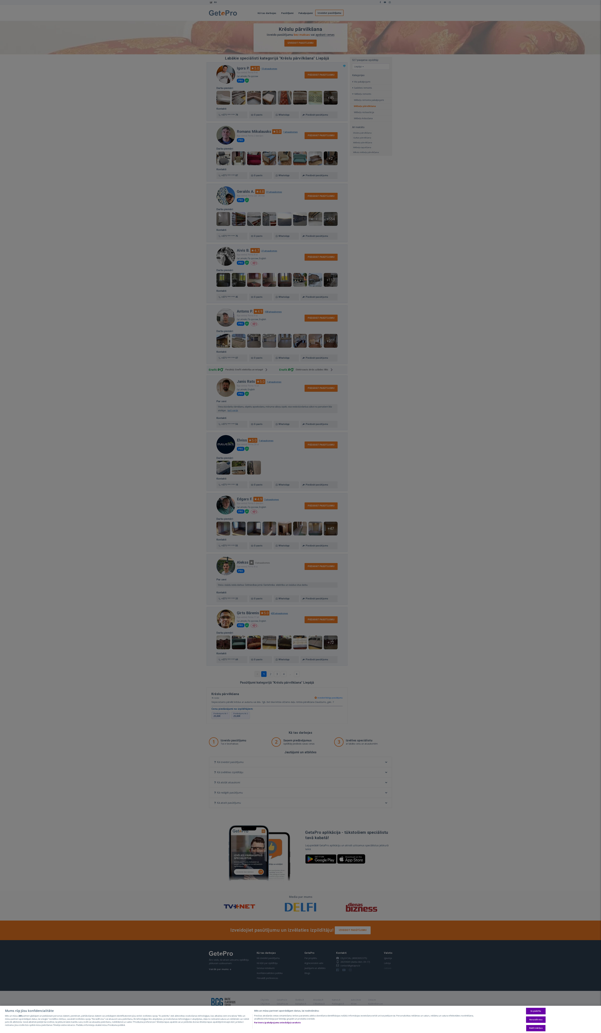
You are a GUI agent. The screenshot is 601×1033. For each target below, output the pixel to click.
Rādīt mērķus (536, 1028)
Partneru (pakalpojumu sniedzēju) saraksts (277, 1022)
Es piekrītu (536, 1011)
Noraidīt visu (535, 1019)
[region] (300, 1019)
